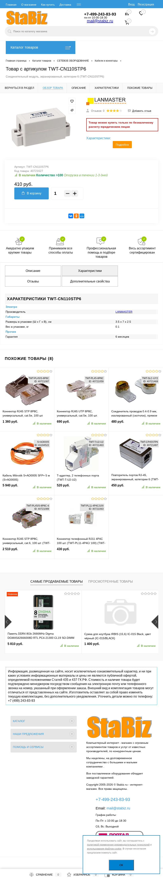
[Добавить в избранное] (72, 101)
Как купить (48, 4)
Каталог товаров (24, 47)
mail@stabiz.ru (100, 21)
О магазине (28, 4)
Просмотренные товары (110, 581)
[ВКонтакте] (70, 216)
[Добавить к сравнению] (72, 110)
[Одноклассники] (76, 216)
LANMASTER (123, 311)
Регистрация (146, 4)
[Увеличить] (40, 126)
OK (121, 865)
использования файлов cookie (104, 848)
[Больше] (74, 193)
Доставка (65, 4)
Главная (11, 4)
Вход (131, 4)
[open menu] (79, 4)
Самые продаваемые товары (56, 581)
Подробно (122, 144)
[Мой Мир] (82, 216)
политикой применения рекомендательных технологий (118, 844)
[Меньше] (67, 193)
